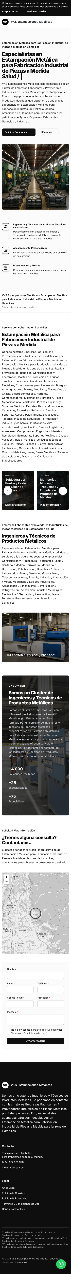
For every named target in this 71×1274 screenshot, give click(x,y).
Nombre (12, 969)
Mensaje (12, 1011)
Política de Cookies (13, 1193)
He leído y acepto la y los (36, 1031)
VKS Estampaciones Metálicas (31, 21)
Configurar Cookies (13, 1209)
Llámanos (46, 132)
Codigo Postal (15, 997)
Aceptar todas (10, 11)
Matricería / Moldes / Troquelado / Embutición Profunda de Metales (49, 488)
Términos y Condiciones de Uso (28, 1033)
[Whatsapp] (61, 1264)
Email (11, 983)
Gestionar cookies (36, 11)
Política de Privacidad (45, 1029)
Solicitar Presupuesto (17, 132)
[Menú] (67, 22)
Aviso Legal (8, 1187)
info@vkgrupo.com (13, 1167)
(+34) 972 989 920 (13, 1162)
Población (43, 997)
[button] (63, 491)
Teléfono (43, 983)
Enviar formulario (35, 1040)
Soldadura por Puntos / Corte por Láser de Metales (15, 485)
